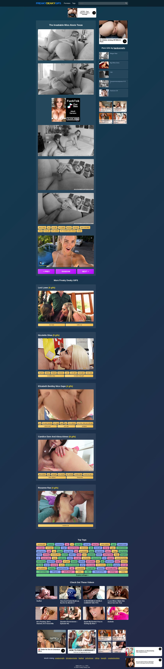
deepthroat (50, 561)
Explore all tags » (82, 575)
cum (67, 373)
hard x (108, 551)
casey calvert (68, 551)
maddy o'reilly (108, 554)
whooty (79, 230)
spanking (100, 568)
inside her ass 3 (88, 474)
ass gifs (54, 227)
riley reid (39, 565)
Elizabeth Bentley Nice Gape (55, 386)
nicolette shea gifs (79, 376)
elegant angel (122, 544)
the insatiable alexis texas (68, 230)
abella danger (68, 572)
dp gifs (47, 565)
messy (123, 572)
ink (38, 558)
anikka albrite (105, 544)
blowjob (54, 373)
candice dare (78, 474)
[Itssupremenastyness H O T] (104, 83)
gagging (116, 565)
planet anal (47, 426)
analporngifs (59, 658)
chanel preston (121, 548)
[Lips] (104, 74)
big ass (69, 227)
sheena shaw (96, 558)
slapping (50, 544)
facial (78, 554)
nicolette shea (51, 376)
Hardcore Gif (114, 90)
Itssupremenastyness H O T (118, 82)
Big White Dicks (114, 63)
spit (91, 548)
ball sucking (69, 474)
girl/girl (83, 565)
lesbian (99, 554)
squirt (113, 544)
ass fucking (86, 558)
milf (104, 558)
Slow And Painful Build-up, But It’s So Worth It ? (69, 602)
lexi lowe (51, 325)
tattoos (39, 554)
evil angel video (111, 568)
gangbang (91, 554)
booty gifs (47, 230)
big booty (75, 227)
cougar (115, 551)
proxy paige (90, 565)
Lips (111, 72)
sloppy (60, 551)
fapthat (81, 658)
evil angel (56, 423)
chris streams (101, 565)
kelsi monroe (41, 561)
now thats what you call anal (85, 423)
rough (64, 548)
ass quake (62, 227)
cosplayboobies (114, 658)
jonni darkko (90, 561)
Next (85, 271)
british (70, 558)
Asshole (111, 621)
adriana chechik (62, 568)
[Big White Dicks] (104, 65)
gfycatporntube (71, 658)
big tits (41, 373)
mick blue (78, 544)
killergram (55, 572)
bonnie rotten (46, 558)
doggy (116, 554)
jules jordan (55, 230)
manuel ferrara (73, 548)
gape (61, 423)
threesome (80, 477)
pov (76, 551)
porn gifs (66, 426)
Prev (46, 271)
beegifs (103, 658)
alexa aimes (42, 474)
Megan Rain (113, 53)
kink (98, 561)
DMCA (77, 666)
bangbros (124, 554)
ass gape (66, 561)
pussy (117, 561)
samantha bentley (121, 558)
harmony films (55, 554)
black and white (85, 227)
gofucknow (89, 658)
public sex (62, 558)
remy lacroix (123, 551)
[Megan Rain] (104, 55)
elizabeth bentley (47, 423)
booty (40, 230)
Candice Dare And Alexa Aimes (57, 437)
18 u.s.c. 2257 (84, 666)
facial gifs (81, 373)
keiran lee (54, 565)
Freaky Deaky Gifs (84, 667)
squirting (51, 568)
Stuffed (39, 601)
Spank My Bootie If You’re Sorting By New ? (93, 622)
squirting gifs (41, 544)
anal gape (41, 548)
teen (84, 554)
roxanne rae (65, 525)
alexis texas (42, 227)
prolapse (84, 426)
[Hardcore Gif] (104, 92)
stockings (113, 572)
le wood (64, 554)
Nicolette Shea (48, 335)
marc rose (89, 373)
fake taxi (95, 544)
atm (67, 544)
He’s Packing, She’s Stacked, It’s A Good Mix (45, 622)
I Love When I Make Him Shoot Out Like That (116, 602)
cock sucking (43, 572)
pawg (91, 551)
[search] (126, 3)
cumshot (74, 561)
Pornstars (67, 3)
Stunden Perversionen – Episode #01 (69, 622)
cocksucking (80, 568)
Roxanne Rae (48, 488)
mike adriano (71, 423)
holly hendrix (99, 551)
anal (40, 423)
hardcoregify (119, 48)
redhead (81, 561)
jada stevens (41, 551)
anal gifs (54, 474)
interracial (84, 548)
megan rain (91, 568)
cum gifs (73, 373)
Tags (73, 3)
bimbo (47, 373)
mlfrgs (97, 658)
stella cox (79, 325)
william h (72, 554)
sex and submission (72, 565)
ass (49, 227)
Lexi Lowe (46, 288)
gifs (66, 423)
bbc (88, 572)
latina (79, 572)
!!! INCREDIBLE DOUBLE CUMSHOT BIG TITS (93, 602)
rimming (46, 554)
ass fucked (61, 474)
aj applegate (83, 551)
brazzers (60, 373)
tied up (106, 548)
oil (72, 544)
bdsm (57, 548)
